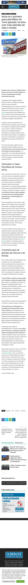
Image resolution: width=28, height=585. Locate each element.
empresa (8, 410)
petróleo (17, 410)
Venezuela (23, 410)
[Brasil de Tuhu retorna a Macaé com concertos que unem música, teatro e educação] (5, 448)
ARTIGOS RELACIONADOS (8, 442)
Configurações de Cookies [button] (9, 581)
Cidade (3, 450)
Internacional (13, 13)
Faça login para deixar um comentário (14, 483)
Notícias (7, 10)
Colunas (3, 469)
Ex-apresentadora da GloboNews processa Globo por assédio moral (7, 431)
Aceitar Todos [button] (20, 581)
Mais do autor (19, 442)
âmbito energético (7, 353)
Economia (12, 10)
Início (3, 10)
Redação (5, 30)
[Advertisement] (14, 73)
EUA (13, 410)
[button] (26, 7)
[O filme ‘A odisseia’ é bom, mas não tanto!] (5, 467)
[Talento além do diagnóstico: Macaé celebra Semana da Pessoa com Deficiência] (5, 458)
